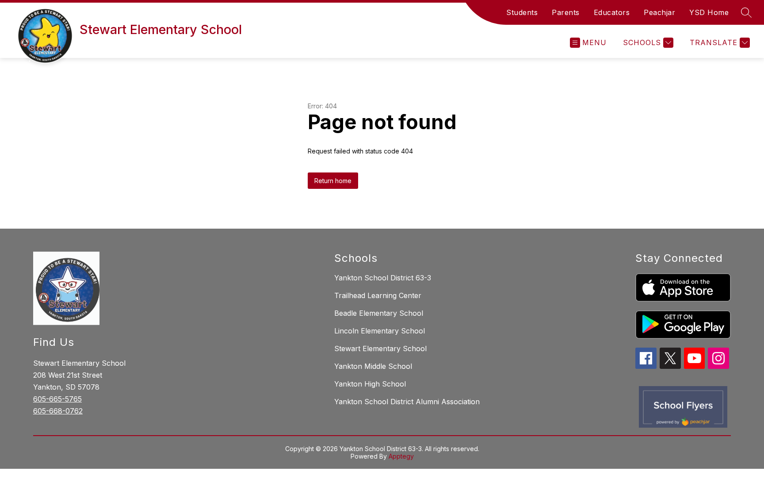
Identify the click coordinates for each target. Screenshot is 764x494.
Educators (612, 12)
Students (522, 12)
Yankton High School (370, 383)
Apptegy (401, 456)
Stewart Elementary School (380, 348)
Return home (332, 180)
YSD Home (709, 12)
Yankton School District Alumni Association (407, 401)
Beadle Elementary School (378, 313)
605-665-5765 (57, 398)
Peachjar (659, 12)
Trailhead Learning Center (377, 295)
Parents (566, 12)
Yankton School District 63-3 (382, 277)
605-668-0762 (58, 410)
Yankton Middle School (373, 366)
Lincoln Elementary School (379, 330)
